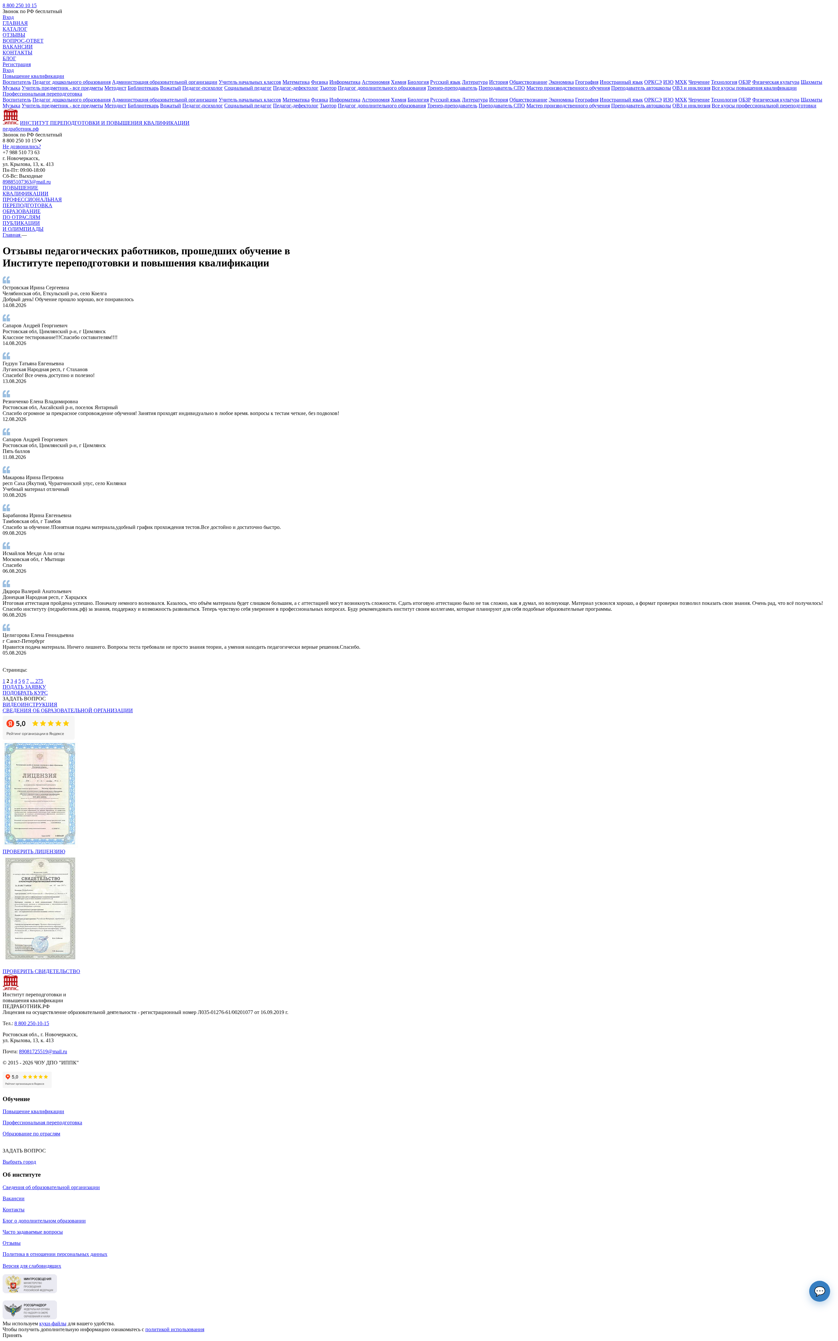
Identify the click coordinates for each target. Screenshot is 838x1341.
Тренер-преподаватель (452, 88)
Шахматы (811, 82)
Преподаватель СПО (502, 88)
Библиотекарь (143, 88)
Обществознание (528, 82)
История (498, 82)
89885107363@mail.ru (27, 182)
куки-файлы (52, 1323)
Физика (319, 82)
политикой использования (174, 1329)
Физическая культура (775, 82)
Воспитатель (17, 82)
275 (39, 681)
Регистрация (17, 64)
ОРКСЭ (653, 82)
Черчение (699, 82)
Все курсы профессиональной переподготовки (764, 105)
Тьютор (328, 88)
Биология (418, 82)
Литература (475, 82)
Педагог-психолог (202, 88)
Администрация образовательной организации (164, 82)
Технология (724, 82)
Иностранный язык (621, 82)
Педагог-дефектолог (296, 88)
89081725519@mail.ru (43, 1051)
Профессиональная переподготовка (42, 94)
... (32, 681)
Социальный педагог (248, 88)
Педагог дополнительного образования (382, 88)
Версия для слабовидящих (32, 1266)
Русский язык (445, 82)
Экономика (561, 82)
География (586, 82)
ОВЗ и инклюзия (691, 88)
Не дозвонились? (22, 146)
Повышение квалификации (33, 76)
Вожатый (170, 88)
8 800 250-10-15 (31, 1023)
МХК (681, 82)
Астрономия (376, 82)
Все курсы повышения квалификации (754, 88)
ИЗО (668, 82)
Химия (398, 82)
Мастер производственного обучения (568, 88)
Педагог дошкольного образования (71, 82)
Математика (296, 82)
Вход (8, 17)
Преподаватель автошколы (641, 88)
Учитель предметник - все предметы (62, 88)
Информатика (344, 82)
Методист (115, 88)
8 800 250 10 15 (20, 5)
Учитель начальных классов (250, 82)
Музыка (11, 88)
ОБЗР (744, 82)
